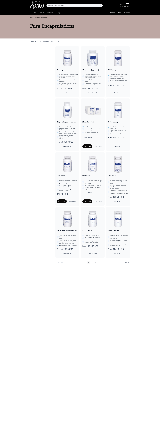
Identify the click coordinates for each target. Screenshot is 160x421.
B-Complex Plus (113, 231)
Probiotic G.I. (112, 175)
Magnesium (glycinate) (90, 70)
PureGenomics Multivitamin (67, 231)
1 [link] (88, 262)
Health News (50, 13)
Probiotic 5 (86, 175)
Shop (58, 13)
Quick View (98, 146)
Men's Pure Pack (88, 122)
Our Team (33, 13)
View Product (67, 93)
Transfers (127, 13)
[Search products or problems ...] (100, 5)
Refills (119, 13)
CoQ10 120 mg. (113, 122)
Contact (112, 13)
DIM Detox (61, 175)
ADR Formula (87, 231)
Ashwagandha (62, 70)
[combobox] (74, 5)
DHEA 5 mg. (112, 70)
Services (41, 13)
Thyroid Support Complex (66, 122)
